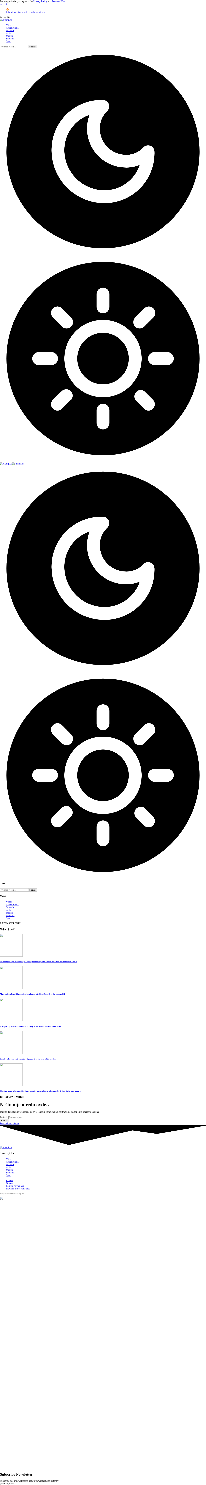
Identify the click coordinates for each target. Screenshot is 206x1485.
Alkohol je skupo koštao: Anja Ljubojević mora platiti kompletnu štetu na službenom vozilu (38, 962)
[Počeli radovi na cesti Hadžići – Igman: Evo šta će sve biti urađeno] (11, 1053)
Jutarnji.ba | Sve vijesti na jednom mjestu (25, 12)
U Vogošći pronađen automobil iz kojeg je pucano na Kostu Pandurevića (30, 1026)
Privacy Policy (40, 1)
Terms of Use (58, 1)
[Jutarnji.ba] (12, 463)
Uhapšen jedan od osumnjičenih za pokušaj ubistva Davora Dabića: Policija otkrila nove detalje (40, 1091)
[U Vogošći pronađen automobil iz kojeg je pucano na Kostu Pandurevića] (11, 1020)
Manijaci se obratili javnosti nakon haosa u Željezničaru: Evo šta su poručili (32, 994)
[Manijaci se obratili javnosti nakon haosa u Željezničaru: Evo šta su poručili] (11, 988)
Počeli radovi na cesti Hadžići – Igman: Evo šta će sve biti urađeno (28, 1059)
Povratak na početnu (9, 1123)
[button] (3, 4)
